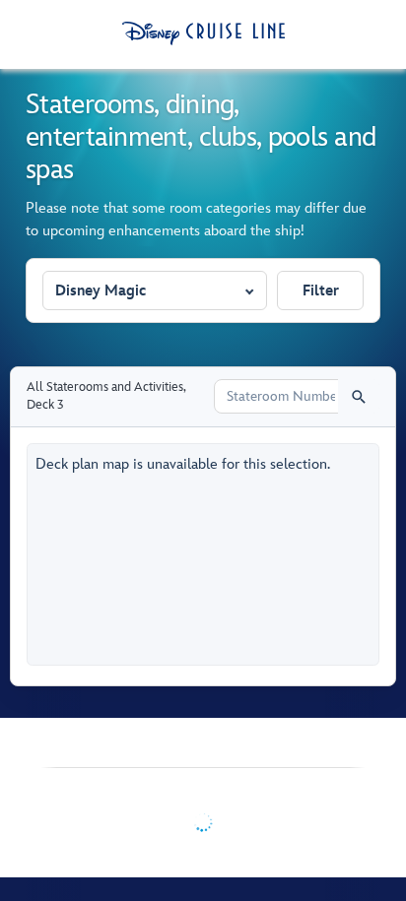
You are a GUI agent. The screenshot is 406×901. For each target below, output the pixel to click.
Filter (321, 291)
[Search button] (358, 396)
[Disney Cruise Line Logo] (203, 33)
